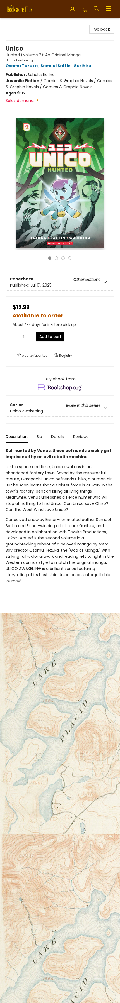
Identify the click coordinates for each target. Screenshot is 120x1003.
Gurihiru (82, 66)
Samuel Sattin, (56, 66)
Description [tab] (17, 436)
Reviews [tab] (80, 436)
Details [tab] (57, 436)
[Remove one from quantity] (16, 337)
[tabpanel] (60, 524)
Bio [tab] (39, 436)
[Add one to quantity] (31, 337)
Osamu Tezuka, (23, 66)
